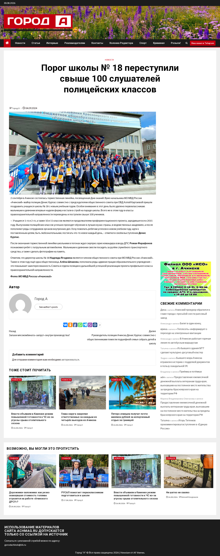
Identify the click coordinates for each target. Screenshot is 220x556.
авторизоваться (70, 359)
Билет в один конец (190, 323)
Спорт (143, 43)
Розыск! (176, 43)
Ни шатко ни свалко (177, 492)
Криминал (158, 43)
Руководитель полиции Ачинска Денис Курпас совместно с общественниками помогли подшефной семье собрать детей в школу (121, 337)
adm (162, 377)
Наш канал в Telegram (202, 43)
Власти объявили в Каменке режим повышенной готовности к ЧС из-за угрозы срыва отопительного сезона (136, 495)
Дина (163, 309)
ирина (163, 329)
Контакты (97, 43)
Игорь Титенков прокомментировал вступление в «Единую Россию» (183, 424)
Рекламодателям (75, 43)
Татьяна (164, 420)
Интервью (52, 43)
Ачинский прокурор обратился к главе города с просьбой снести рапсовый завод (185, 313)
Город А (16, 108)
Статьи (36, 43)
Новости (20, 43)
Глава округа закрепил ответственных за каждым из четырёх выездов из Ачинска (79, 417)
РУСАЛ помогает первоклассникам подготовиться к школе (82, 494)
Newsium (125, 552)
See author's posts (48, 306)
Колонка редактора (121, 43)
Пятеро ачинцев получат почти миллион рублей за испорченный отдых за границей (130, 417)
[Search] (186, 43)
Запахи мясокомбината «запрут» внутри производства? (39, 333)
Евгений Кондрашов (189, 497)
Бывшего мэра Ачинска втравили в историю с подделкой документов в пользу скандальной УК (185, 361)
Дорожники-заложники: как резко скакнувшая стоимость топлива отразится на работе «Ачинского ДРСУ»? (29, 497)
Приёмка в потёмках (190, 371)
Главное (14, 458)
